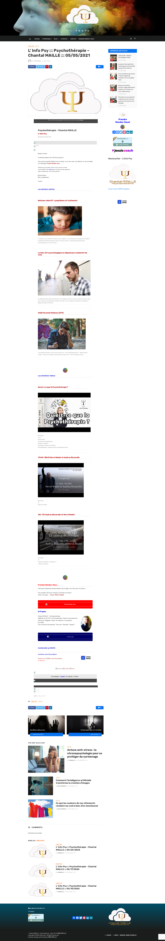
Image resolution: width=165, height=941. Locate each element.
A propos (64, 39)
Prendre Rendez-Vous (86, 39)
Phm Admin (37, 61)
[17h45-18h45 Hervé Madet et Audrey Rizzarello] (64, 480)
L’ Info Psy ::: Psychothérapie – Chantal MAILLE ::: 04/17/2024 (76, 867)
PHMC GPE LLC (61, 933)
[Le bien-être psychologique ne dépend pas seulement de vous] (64, 277)
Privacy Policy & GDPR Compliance (119, 189)
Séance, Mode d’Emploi (57, 595)
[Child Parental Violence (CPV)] (64, 334)
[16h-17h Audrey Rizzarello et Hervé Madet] (64, 537)
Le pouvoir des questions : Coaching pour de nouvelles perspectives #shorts (126, 66)
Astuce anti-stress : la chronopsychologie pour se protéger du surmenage (84, 753)
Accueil (37, 39)
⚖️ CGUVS (108, 935)
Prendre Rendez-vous (53, 163)
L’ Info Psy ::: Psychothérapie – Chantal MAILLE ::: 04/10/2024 (76, 887)
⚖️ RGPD (115, 935)
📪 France (31, 911)
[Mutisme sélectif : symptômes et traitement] (64, 220)
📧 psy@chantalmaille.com (36, 908)
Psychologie (55, 676)
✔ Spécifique (46, 39)
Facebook (69, 676)
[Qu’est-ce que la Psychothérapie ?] (64, 412)
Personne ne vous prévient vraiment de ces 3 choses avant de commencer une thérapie (126, 100)
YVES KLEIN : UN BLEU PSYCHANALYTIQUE (124, 56)
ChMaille (72, 760)
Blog (55, 39)
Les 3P (37, 46)
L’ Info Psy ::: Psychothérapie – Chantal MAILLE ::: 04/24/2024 (76, 848)
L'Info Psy (31, 46)
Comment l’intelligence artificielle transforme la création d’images (73, 781)
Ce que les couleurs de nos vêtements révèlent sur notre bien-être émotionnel (77, 804)
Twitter (76, 676)
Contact (73, 39)
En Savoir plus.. (70, 636)
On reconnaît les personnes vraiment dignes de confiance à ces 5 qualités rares (126, 77)
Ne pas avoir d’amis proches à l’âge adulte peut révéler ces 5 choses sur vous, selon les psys (126, 88)
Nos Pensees (62, 786)
